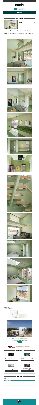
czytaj (11, 360)
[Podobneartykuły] (19, 350)
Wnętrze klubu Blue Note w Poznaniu (12, 357)
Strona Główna (5, 15)
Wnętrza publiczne (12, 15)
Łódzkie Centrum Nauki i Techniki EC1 (27, 368)
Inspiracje (9, 15)
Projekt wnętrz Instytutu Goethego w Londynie (27, 357)
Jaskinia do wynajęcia (11, 368)
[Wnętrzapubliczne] (19, 18)
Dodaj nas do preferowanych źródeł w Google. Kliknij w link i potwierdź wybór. (19, 338)
